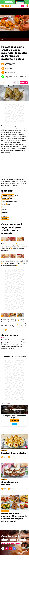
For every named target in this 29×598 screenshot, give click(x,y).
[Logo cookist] (6, 6)
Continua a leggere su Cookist (14, 356)
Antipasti (3, 403)
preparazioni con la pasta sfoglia (11, 183)
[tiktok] (2, 548)
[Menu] (22, 6)
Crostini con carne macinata (10, 483)
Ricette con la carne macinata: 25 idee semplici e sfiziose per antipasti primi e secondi (14, 517)
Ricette (8, 403)
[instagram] (6, 548)
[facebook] (14, 548)
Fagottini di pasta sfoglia (13, 453)
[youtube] (10, 548)
